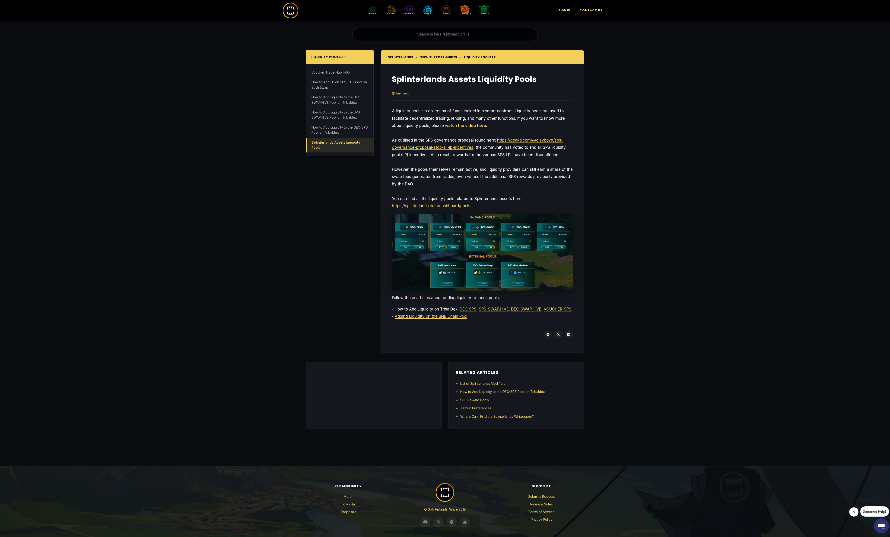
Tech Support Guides (438, 57)
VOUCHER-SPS (558, 309)
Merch (348, 496)
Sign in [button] (564, 10)
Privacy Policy (541, 519)
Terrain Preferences (475, 408)
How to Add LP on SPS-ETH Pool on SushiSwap (339, 84)
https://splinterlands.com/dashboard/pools (431, 206)
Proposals (348, 512)
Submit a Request (541, 496)
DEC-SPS (468, 309)
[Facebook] (548, 334)
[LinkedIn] (569, 334)
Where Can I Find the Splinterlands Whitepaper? (497, 416)
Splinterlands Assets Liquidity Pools (336, 144)
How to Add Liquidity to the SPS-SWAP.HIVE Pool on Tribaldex (336, 114)
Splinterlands (400, 57)
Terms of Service (541, 512)
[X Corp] (558, 334)
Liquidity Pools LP (480, 57)
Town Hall (348, 504)
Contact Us (591, 10)
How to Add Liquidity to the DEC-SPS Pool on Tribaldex (340, 129)
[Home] (290, 10)
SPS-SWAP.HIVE (494, 309)
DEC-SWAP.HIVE (526, 309)
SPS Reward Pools (474, 400)
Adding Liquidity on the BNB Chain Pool (431, 316)
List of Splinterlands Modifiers (482, 383)
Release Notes (541, 504)
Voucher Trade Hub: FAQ (331, 72)
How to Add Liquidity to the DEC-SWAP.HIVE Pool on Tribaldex (337, 99)
